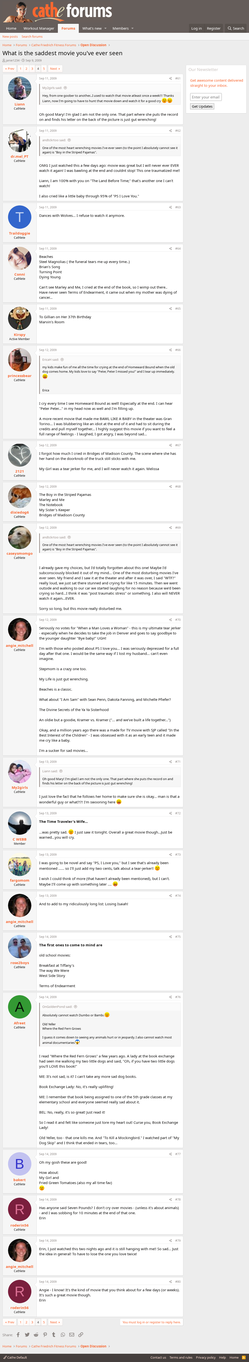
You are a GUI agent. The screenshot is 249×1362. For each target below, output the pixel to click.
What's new (92, 28)
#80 (178, 1282)
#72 (178, 813)
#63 (178, 207)
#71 (178, 762)
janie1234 (12, 60)
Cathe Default (17, 1357)
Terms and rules (180, 1357)
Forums (68, 28)
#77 (178, 1154)
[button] (105, 28)
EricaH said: (50, 359)
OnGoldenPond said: (57, 1006)
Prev (11, 68)
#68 (178, 486)
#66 (178, 350)
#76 (178, 997)
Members (121, 28)
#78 (178, 1199)
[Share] (171, 78)
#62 (178, 131)
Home (11, 28)
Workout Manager (39, 28)
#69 (178, 528)
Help (222, 1357)
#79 (178, 1241)
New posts (10, 36)
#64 (178, 248)
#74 (178, 896)
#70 (178, 620)
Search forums (32, 36)
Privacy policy (206, 1357)
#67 (178, 445)
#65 (178, 309)
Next (53, 68)
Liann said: (50, 771)
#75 (178, 937)
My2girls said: (52, 88)
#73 (178, 854)
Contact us (158, 1357)
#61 (178, 78)
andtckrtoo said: (54, 140)
